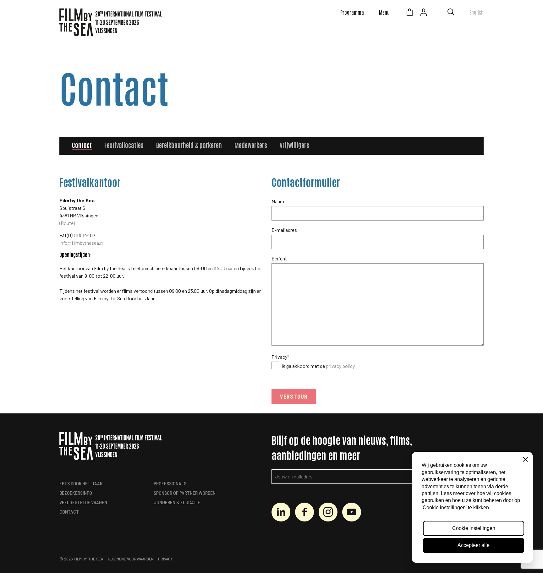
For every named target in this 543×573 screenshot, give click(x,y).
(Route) (67, 223)
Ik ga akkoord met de (318, 366)
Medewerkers (250, 145)
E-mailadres (284, 230)
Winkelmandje (409, 13)
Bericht (279, 258)
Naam (278, 201)
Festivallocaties (124, 145)
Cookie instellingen (473, 528)
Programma (352, 12)
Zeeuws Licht (437, 13)
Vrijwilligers (294, 145)
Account (423, 13)
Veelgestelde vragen (83, 502)
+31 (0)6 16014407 (77, 235)
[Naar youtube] (351, 512)
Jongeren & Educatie (177, 502)
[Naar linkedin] (281, 512)
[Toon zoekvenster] (450, 13)
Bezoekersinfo (75, 493)
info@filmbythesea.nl (81, 243)
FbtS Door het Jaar (80, 483)
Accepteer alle (474, 545)
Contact (82, 145)
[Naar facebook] (304, 512)
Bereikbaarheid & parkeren (189, 145)
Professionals (170, 483)
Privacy (280, 357)
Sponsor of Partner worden (185, 493)
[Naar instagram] (328, 512)
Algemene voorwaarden (130, 558)
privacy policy (340, 366)
